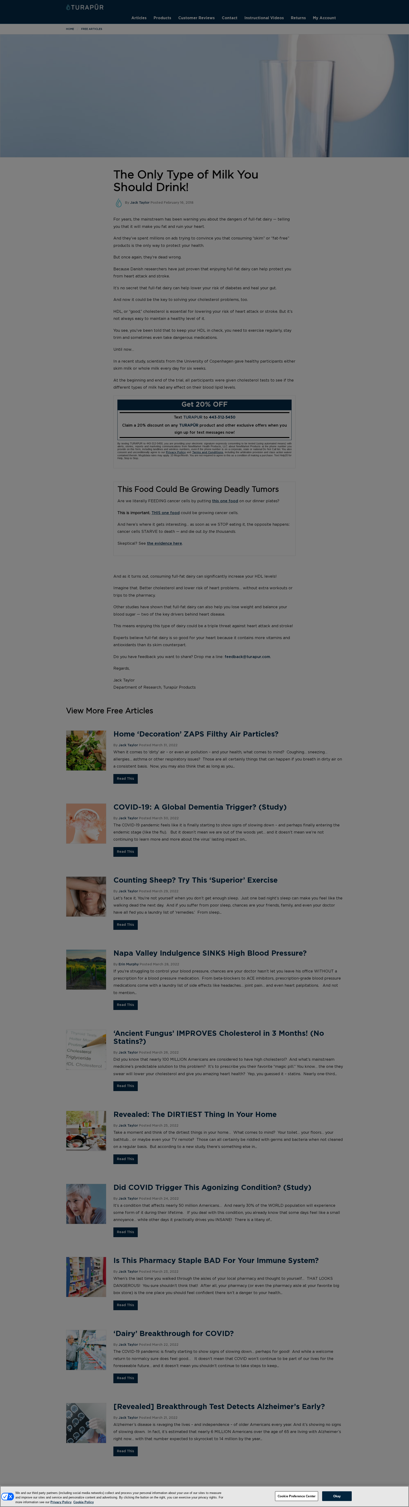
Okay (337, 1496)
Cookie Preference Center (297, 1496)
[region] (204, 1496)
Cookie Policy (83, 1502)
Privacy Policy (60, 1502)
